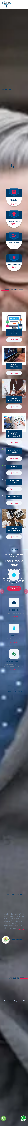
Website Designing (14, 366)
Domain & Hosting (14, 332)
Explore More (14, 458)
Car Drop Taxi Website (14, 451)
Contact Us (14, 591)
